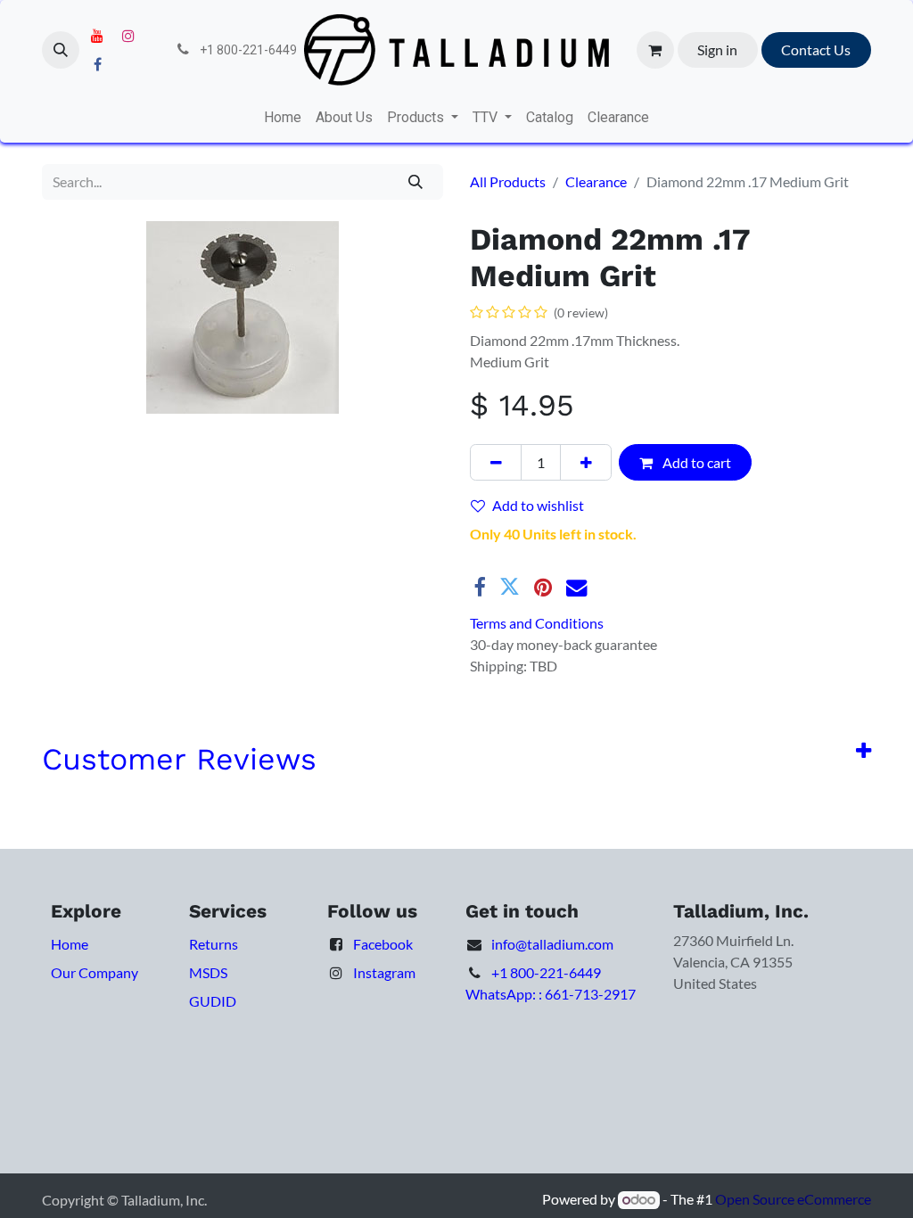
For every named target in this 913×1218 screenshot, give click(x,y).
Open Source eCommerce (793, 1198)
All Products (508, 181)
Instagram (384, 972)
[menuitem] (282, 118)
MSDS (208, 972)
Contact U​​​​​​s (816, 49)
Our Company (94, 972)
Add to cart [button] (695, 462)
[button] (60, 50)
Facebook (383, 943)
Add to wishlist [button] (538, 505)
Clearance (596, 181)
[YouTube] (97, 35)
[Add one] (586, 462)
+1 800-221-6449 (546, 972)
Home (69, 943)
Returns (213, 943)
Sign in (717, 49)
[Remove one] (496, 462)
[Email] (576, 587)
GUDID (212, 1000)
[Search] (416, 182)
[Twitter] (509, 587)
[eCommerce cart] (655, 50)
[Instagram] (128, 35)
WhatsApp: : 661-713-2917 (550, 993)
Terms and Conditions (537, 622)
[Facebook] (97, 64)
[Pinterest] (543, 587)
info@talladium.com (552, 943)
